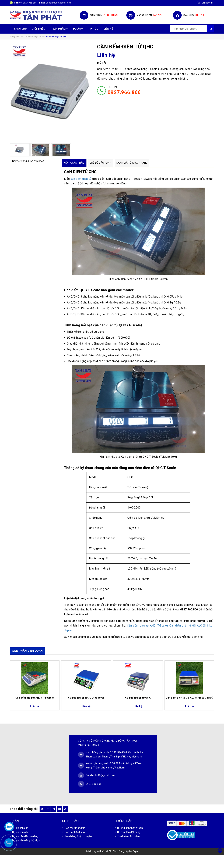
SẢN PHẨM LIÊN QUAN (27, 650)
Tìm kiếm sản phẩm (128, 836)
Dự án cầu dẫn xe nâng (25, 836)
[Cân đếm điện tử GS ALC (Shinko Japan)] (189, 678)
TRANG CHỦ (19, 28)
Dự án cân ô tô (20, 832)
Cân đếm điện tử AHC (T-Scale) (147, 625)
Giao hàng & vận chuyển (78, 836)
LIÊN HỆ (108, 28)
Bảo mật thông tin (75, 828)
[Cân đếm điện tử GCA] (138, 678)
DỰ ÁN (77, 28)
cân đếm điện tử (81, 178)
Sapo (135, 851)
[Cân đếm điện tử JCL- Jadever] (86, 678)
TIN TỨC (93, 28)
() (207, 3)
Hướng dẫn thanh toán (130, 828)
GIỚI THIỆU (39, 28)
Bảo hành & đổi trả (75, 832)
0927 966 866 (30, 3)
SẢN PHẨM (59, 28)
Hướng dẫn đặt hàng (129, 832)
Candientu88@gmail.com (100, 775)
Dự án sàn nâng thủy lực (26, 840)
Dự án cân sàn (20, 828)
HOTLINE (124, 90)
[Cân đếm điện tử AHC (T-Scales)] (34, 678)
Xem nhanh (34, 696)
